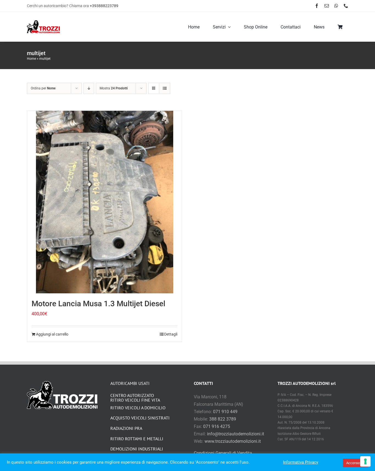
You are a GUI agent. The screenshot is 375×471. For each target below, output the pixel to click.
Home (31, 59)
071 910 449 (225, 411)
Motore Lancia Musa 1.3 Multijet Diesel (98, 303)
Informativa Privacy (300, 462)
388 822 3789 (222, 419)
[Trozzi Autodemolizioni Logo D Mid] (43, 22)
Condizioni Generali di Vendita (223, 453)
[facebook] (317, 6)
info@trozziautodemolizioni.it (235, 433)
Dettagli (170, 334)
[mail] (326, 6)
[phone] (346, 6)
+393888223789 (104, 6)
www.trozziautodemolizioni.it (233, 441)
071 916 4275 (216, 426)
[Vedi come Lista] (164, 88)
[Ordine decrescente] (88, 88)
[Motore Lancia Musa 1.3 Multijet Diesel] (104, 202)
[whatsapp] (336, 6)
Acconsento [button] (355, 463)
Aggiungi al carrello (52, 334)
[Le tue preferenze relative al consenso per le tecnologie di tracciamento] (365, 461)
